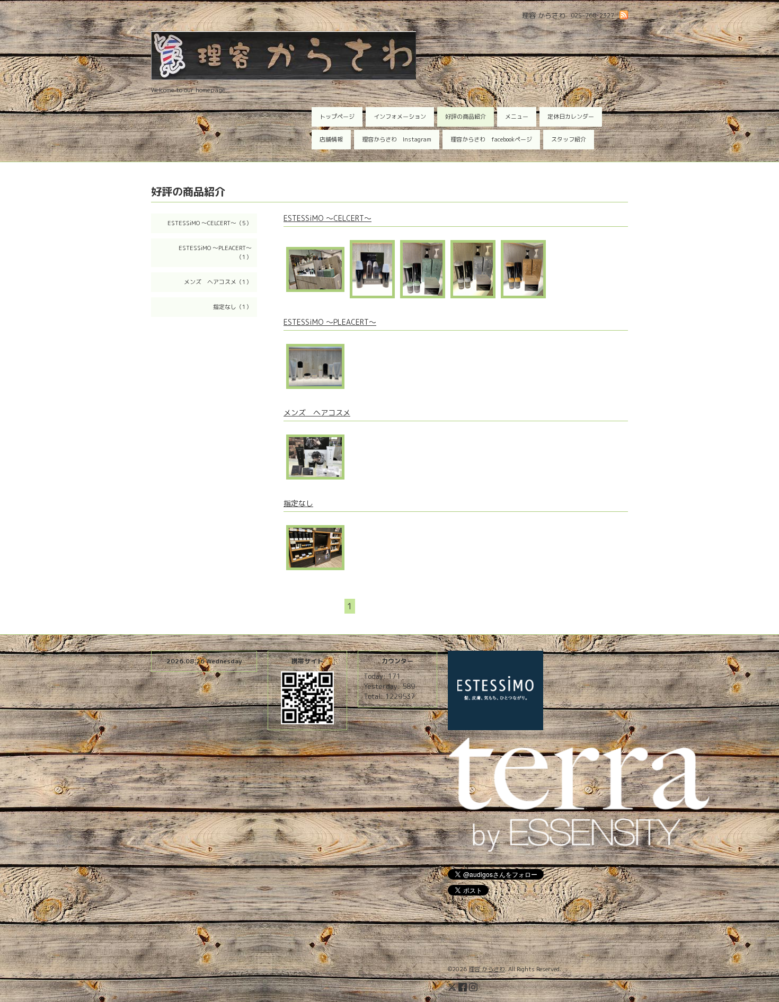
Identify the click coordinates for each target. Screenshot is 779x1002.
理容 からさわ (486, 969)
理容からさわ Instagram (396, 139)
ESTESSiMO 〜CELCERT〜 (327, 218)
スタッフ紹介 (568, 139)
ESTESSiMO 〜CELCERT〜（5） (209, 223)
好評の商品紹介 (465, 116)
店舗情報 (331, 139)
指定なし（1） (232, 307)
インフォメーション (400, 116)
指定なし (298, 503)
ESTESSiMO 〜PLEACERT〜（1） (215, 252)
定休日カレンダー (570, 116)
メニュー (516, 116)
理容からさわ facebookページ (491, 139)
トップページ (337, 116)
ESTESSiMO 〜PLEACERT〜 (330, 322)
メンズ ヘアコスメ (317, 412)
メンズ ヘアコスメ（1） (218, 282)
